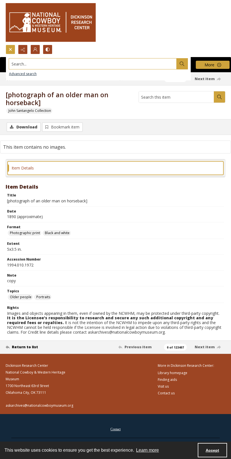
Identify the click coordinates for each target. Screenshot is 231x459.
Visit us (163, 386)
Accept (212, 450)
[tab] (115, 168)
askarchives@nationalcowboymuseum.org (39, 405)
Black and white (57, 232)
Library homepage (172, 372)
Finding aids (167, 379)
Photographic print (25, 232)
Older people (21, 297)
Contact (115, 429)
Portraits (43, 297)
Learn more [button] (147, 450)
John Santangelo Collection (29, 110)
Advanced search (23, 73)
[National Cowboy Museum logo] (51, 22)
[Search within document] (219, 97)
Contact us (166, 393)
